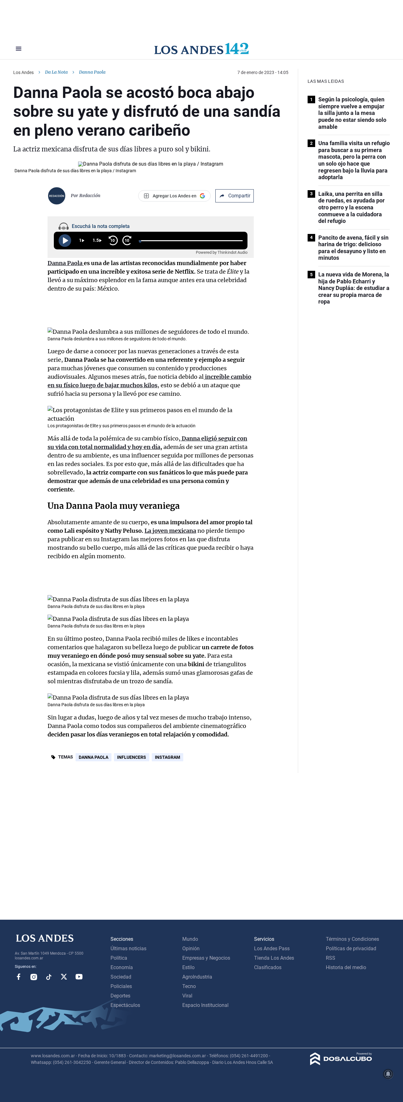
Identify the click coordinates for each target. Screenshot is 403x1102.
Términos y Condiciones (352, 939)
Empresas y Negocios (206, 958)
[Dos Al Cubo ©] (341, 1063)
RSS (330, 958)
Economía (122, 967)
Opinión (191, 948)
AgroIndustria (197, 977)
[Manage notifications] (388, 1074)
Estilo (188, 967)
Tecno (189, 986)
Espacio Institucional (205, 1005)
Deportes (120, 996)
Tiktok (49, 976)
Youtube (79, 976)
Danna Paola (93, 757)
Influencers (131, 757)
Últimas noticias (128, 948)
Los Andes (23, 72)
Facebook (18, 976)
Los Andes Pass (272, 948)
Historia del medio (346, 967)
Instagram (167, 757)
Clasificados (267, 967)
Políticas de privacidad (351, 948)
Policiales (121, 986)
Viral (187, 996)
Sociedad (121, 977)
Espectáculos (125, 1005)
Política (119, 958)
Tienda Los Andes (274, 958)
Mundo (190, 939)
